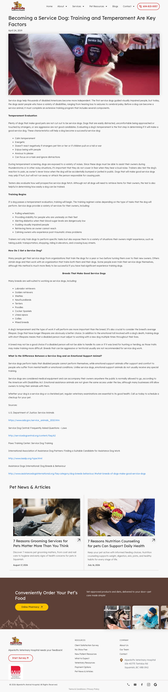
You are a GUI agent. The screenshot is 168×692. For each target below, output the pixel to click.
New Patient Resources (86, 654)
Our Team (124, 649)
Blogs (115, 6)
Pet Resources (96, 6)
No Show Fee (81, 649)
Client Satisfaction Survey (87, 645)
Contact (127, 6)
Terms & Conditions (77, 689)
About (60, 6)
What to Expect (82, 658)
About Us (124, 645)
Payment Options (83, 667)
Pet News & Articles (84, 671)
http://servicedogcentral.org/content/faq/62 (32, 435)
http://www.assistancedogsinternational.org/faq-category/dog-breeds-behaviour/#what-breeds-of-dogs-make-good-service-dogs (77, 473)
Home (49, 6)
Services (76, 6)
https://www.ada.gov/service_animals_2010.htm (34, 420)
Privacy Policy (93, 689)
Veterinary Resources (85, 662)
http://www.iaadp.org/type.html (25, 458)
